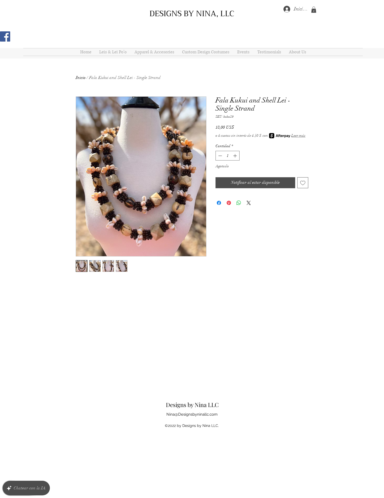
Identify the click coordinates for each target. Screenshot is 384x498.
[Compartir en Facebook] (219, 203)
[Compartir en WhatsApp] (239, 203)
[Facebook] (5, 36)
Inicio (81, 77)
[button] (313, 10)
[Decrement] (219, 155)
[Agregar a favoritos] (302, 182)
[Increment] (235, 155)
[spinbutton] (227, 155)
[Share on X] (249, 203)
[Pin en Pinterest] (229, 203)
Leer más (298, 135)
